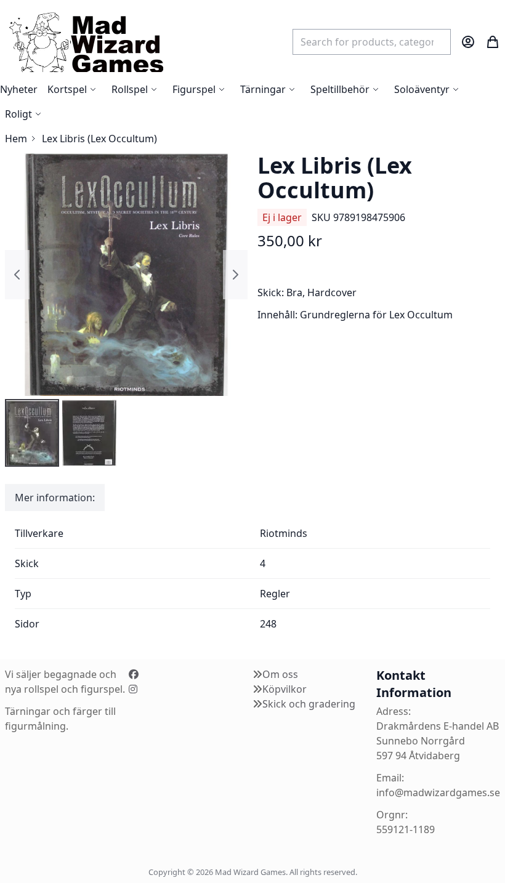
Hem (16, 138)
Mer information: (55, 497)
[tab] (55, 497)
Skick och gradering (308, 704)
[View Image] (32, 433)
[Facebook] (134, 674)
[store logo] (85, 41)
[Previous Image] (17, 274)
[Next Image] (235, 274)
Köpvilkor (284, 689)
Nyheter (19, 89)
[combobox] (372, 42)
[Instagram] (133, 689)
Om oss (280, 674)
